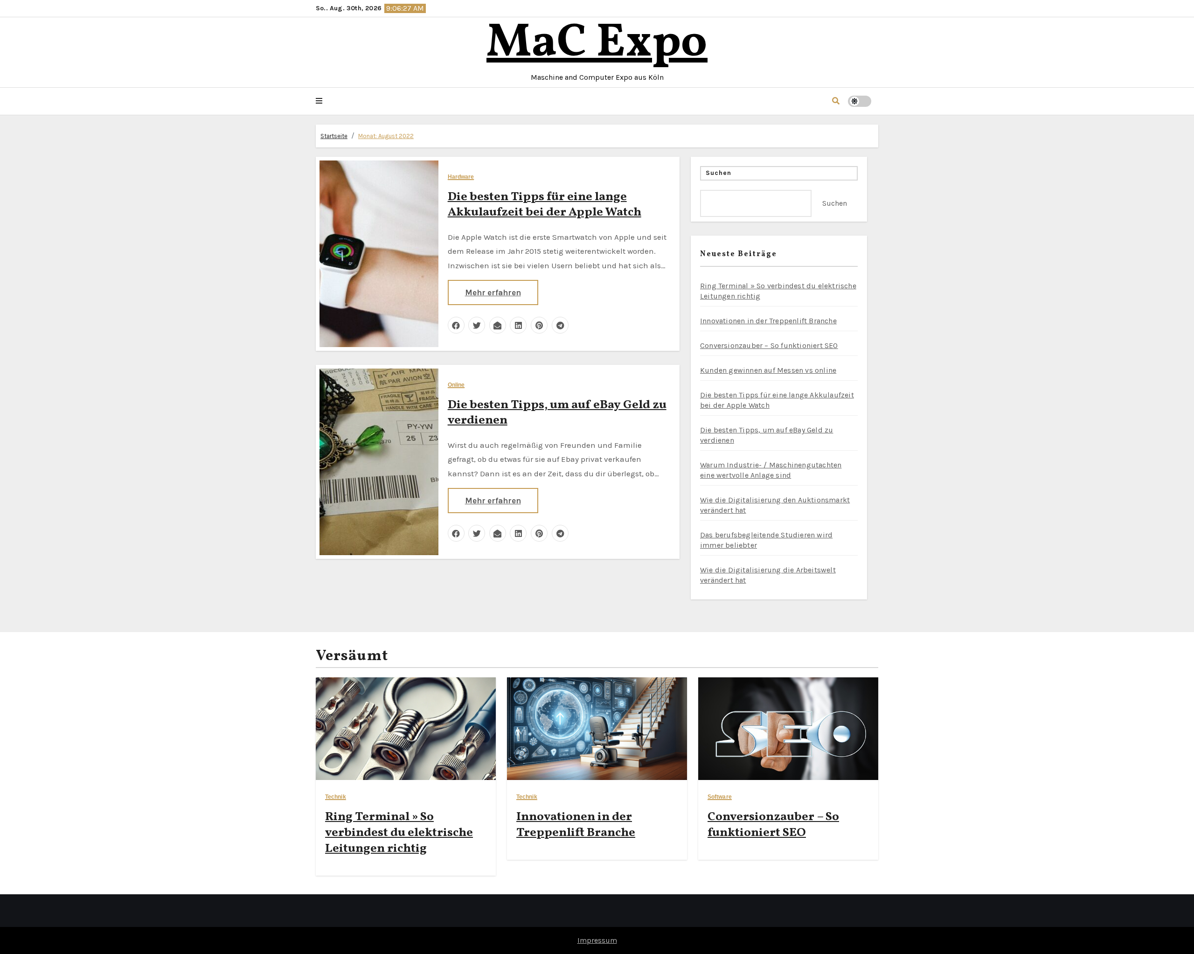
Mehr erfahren (493, 292)
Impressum (597, 940)
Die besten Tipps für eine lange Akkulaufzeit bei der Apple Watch (544, 204)
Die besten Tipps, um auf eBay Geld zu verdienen (557, 413)
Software (720, 797)
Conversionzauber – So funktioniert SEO (769, 345)
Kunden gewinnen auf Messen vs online (768, 370)
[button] (319, 101)
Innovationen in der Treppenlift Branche (768, 320)
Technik (335, 797)
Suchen (719, 173)
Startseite (333, 135)
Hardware (461, 177)
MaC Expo (597, 43)
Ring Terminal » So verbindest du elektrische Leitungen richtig (399, 832)
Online (456, 385)
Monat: (386, 135)
